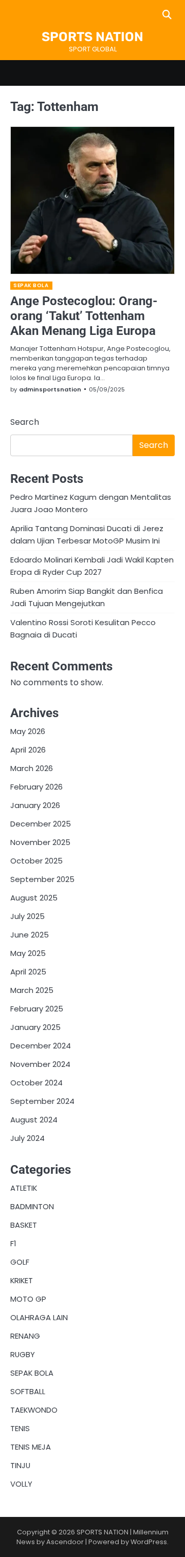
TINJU (20, 1465)
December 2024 (40, 1045)
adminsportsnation (50, 389)
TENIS (20, 1428)
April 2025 (28, 971)
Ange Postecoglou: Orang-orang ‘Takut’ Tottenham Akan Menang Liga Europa (83, 316)
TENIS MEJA (30, 1446)
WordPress (149, 1541)
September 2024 (42, 1101)
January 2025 (35, 1027)
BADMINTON (32, 1206)
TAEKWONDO (34, 1409)
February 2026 (36, 786)
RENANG (25, 1335)
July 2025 (27, 916)
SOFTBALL (27, 1391)
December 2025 (40, 823)
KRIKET (21, 1280)
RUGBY (22, 1354)
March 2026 (31, 768)
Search (24, 422)
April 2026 (28, 749)
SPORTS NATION (92, 36)
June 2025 (29, 934)
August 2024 (34, 1119)
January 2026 (35, 805)
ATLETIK (23, 1188)
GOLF (19, 1261)
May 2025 (28, 953)
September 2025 (42, 879)
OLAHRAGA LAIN (39, 1317)
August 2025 (34, 897)
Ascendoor (65, 1541)
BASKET (23, 1225)
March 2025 (31, 990)
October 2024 (36, 1082)
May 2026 (27, 731)
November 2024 (40, 1064)
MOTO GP (28, 1298)
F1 (13, 1243)
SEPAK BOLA (30, 285)
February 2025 (36, 1008)
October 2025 (36, 860)
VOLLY (21, 1483)
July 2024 (27, 1138)
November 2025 (40, 842)
